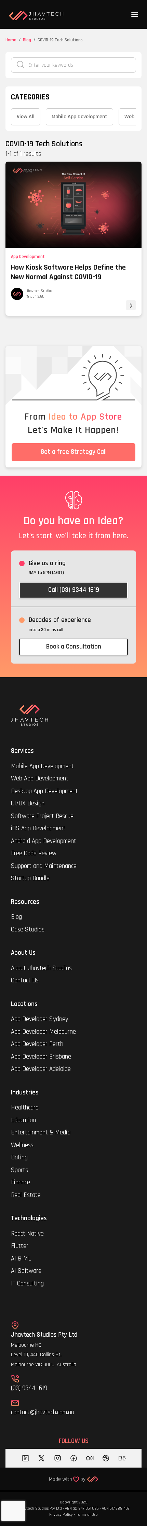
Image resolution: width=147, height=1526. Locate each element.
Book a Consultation (73, 646)
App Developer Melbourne (43, 1031)
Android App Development (43, 841)
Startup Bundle (30, 878)
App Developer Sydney (39, 1019)
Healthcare (25, 1107)
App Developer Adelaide (41, 1069)
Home (10, 40)
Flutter (19, 1246)
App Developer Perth (37, 1044)
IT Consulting (27, 1283)
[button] (135, 14)
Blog (27, 40)
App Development (28, 256)
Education (23, 1120)
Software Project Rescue (42, 816)
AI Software (26, 1271)
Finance (20, 1182)
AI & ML (21, 1258)
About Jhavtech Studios (41, 968)
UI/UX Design (27, 803)
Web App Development (39, 778)
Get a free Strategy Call (74, 452)
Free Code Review (33, 853)
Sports (19, 1170)
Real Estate (26, 1195)
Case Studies (27, 929)
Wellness (22, 1145)
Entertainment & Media (41, 1132)
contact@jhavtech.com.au (42, 1412)
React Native (27, 1233)
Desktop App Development (44, 791)
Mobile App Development (42, 766)
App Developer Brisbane (41, 1056)
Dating (19, 1157)
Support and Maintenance (44, 866)
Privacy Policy (61, 1514)
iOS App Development (38, 828)
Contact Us (25, 980)
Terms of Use (87, 1514)
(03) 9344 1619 (29, 1388)
